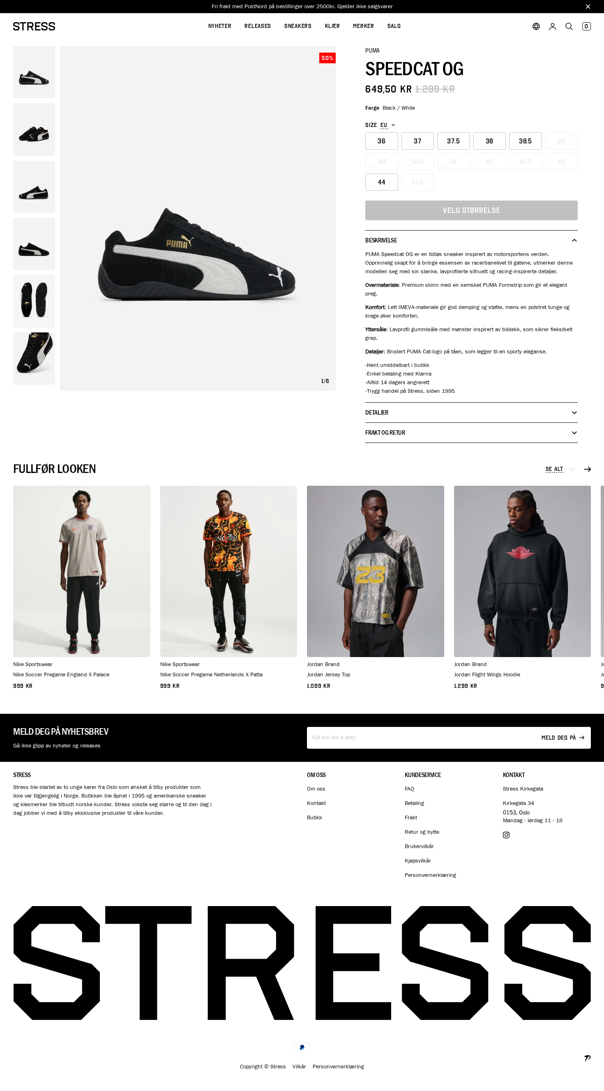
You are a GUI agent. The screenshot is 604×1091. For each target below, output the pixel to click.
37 (418, 141)
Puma (372, 50)
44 (381, 182)
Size (371, 125)
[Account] (552, 26)
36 (382, 141)
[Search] (569, 26)
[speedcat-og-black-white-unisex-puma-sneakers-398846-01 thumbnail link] (34, 72)
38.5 (525, 141)
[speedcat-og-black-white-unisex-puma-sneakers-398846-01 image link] (198, 218)
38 (490, 141)
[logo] (34, 26)
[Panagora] (587, 1057)
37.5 (453, 141)
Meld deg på (559, 737)
